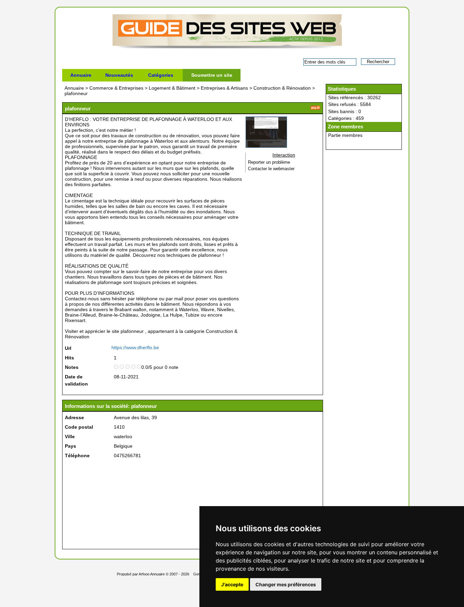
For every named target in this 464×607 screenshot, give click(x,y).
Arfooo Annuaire (152, 574)
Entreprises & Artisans (224, 88)
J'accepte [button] (232, 584)
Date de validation (76, 380)
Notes (71, 367)
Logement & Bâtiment (172, 88)
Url (68, 348)
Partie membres (345, 135)
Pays (70, 446)
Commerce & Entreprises (116, 88)
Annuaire (80, 75)
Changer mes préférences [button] (285, 584)
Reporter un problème (269, 162)
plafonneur (76, 93)
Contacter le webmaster (271, 168)
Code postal (79, 427)
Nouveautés (119, 75)
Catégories (160, 75)
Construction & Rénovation (282, 88)
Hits (69, 357)
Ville (70, 436)
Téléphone (77, 455)
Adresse (74, 417)
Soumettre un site (211, 75)
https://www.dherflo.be (135, 347)
